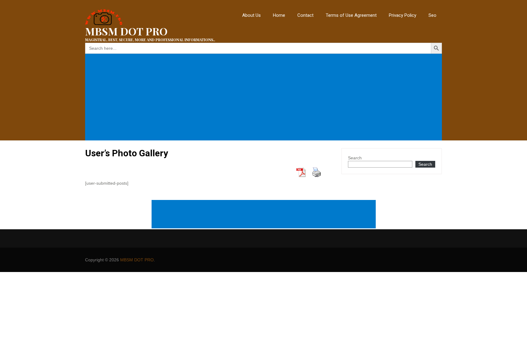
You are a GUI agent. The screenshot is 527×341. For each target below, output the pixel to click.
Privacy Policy (402, 15)
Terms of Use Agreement (351, 15)
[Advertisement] (264, 97)
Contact (305, 15)
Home (279, 15)
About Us (251, 15)
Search (355, 157)
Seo (432, 15)
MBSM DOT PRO (137, 259)
